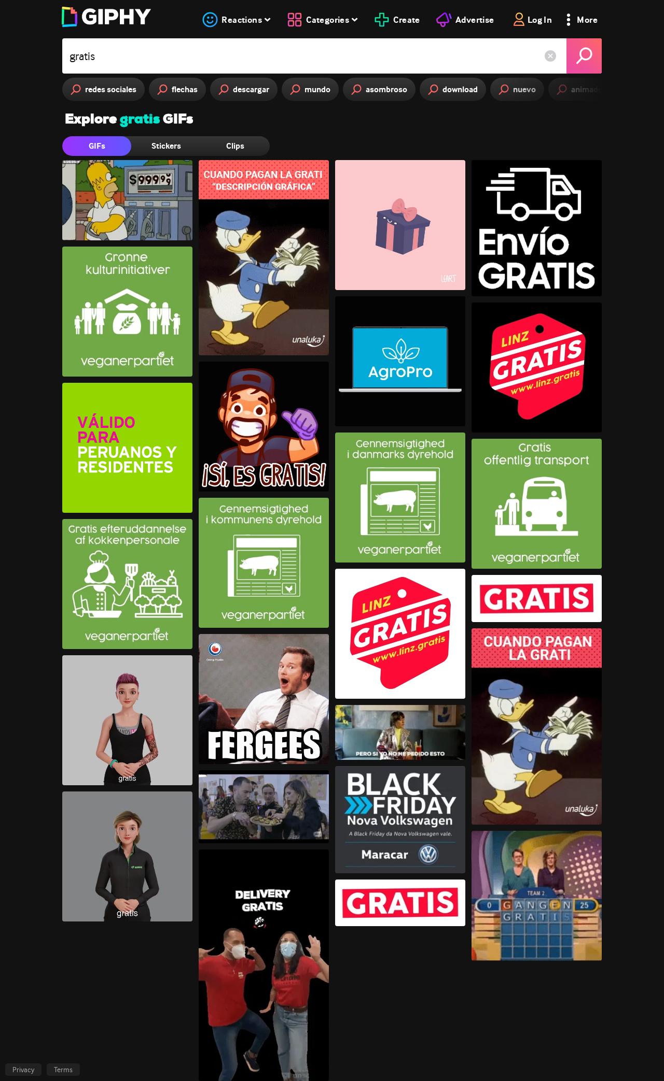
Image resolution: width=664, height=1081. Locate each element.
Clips (235, 146)
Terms (63, 1069)
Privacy (23, 1069)
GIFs (97, 146)
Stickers (166, 146)
